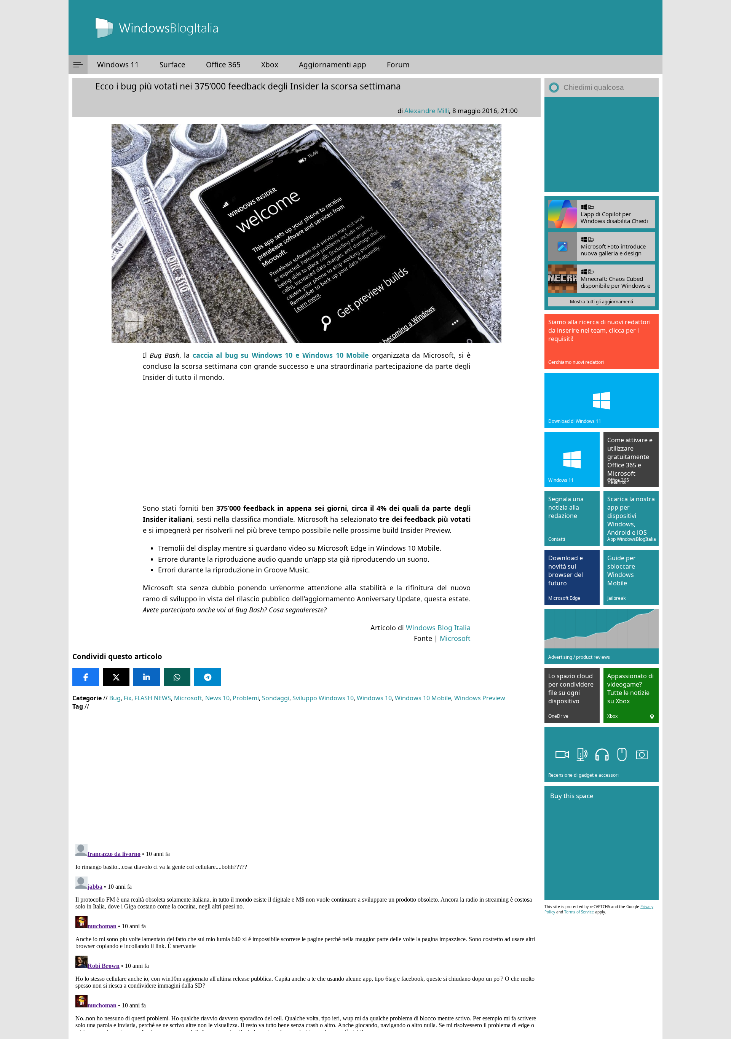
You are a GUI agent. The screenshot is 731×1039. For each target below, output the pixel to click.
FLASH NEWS (152, 698)
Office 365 (223, 65)
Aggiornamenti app (332, 65)
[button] (78, 64)
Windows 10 (374, 698)
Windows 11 (118, 65)
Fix (127, 698)
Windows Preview (479, 698)
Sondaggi (275, 698)
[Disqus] (306, 936)
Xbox (269, 65)
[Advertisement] (306, 442)
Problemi (246, 698)
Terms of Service (579, 912)
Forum (398, 65)
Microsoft (455, 638)
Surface (172, 65)
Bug (115, 698)
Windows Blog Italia (438, 627)
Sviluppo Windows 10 (323, 698)
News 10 (217, 698)
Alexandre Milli (426, 110)
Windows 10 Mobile (423, 698)
